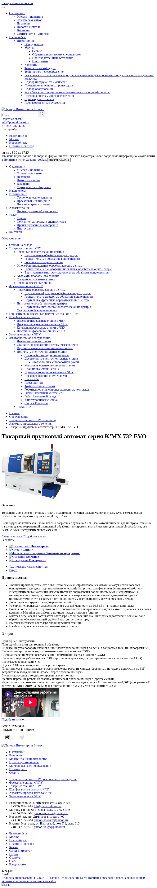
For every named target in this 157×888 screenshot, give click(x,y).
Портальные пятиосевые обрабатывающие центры (58, 306)
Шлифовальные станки (24, 317)
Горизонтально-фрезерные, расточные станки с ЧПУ (43, 313)
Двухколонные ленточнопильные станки (51, 358)
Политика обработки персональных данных (117, 877)
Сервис (37, 51)
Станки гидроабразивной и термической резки (47, 344)
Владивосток (17, 864)
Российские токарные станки (44, 262)
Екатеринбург (18, 135)
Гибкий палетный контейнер (43, 393)
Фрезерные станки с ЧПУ (26, 286)
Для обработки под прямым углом (47, 355)
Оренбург (15, 857)
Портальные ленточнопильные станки (42, 351)
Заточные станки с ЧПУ (25, 334)
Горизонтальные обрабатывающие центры (52, 258)
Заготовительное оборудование (29, 337)
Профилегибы (34, 382)
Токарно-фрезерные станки (34, 282)
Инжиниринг (25, 40)
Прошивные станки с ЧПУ (42, 368)
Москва (14, 139)
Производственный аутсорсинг (52, 57)
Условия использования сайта (67, 877)
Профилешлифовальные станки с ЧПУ (42, 324)
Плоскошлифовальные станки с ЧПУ (41, 320)
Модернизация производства (28, 758)
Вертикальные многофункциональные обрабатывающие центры (67, 272)
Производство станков (39, 99)
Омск (12, 861)
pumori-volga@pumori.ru (49, 827)
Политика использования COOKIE (24, 877)
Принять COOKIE (59, 159)
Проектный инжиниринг (33, 201)
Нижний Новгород (21, 146)
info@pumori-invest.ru (15, 122)
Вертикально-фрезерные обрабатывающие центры (58, 293)
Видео (13, 570)
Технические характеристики (28, 566)
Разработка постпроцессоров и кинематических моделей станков (67, 92)
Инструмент (40, 61)
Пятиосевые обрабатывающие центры (42, 303)
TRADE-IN (24, 406)
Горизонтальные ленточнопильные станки (45, 348)
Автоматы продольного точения (38, 276)
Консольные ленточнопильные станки (50, 365)
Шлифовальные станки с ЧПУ (29, 789)
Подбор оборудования (39, 88)
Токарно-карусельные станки (36, 279)
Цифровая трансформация (34, 204)
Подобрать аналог (35, 536)
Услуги (29, 47)
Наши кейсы (17, 37)
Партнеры (23, 23)
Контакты (31, 64)
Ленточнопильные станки (34, 341)
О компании (17, 13)
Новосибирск (18, 142)
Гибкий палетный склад (40, 396)
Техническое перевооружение (44, 71)
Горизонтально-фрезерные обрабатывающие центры (59, 296)
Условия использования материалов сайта (29, 881)
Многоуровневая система (41, 399)
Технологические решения (34, 197)
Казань (13, 847)
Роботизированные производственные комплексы (57, 389)
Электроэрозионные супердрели (46, 375)
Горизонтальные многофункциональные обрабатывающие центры (68, 269)
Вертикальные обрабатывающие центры (51, 255)
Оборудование (34, 44)
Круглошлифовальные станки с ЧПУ (41, 327)
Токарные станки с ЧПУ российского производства (43, 779)
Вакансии (23, 30)
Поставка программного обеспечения (49, 95)
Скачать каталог (12, 536)
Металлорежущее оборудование (30, 765)
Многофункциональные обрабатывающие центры (50, 265)
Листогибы (32, 379)
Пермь (13, 854)
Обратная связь (11, 118)
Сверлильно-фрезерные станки (37, 310)
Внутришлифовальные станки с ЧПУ (41, 331)
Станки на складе (20, 245)
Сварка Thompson (36, 403)
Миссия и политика (30, 16)
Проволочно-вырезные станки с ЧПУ (49, 372)
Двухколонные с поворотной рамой (55, 362)
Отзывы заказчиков (29, 20)
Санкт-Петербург (20, 850)
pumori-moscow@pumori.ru (51, 813)
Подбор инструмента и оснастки (46, 82)
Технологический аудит (40, 68)
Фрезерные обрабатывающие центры (41, 289)
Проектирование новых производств (49, 85)
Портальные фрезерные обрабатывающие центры (57, 300)
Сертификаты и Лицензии (34, 33)
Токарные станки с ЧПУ (25, 248)
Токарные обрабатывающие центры (40, 251)
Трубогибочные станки (40, 386)
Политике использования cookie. (25, 159)
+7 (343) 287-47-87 (13, 125)
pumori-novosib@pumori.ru (51, 820)
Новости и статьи (28, 26)
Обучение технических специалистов (56, 54)
